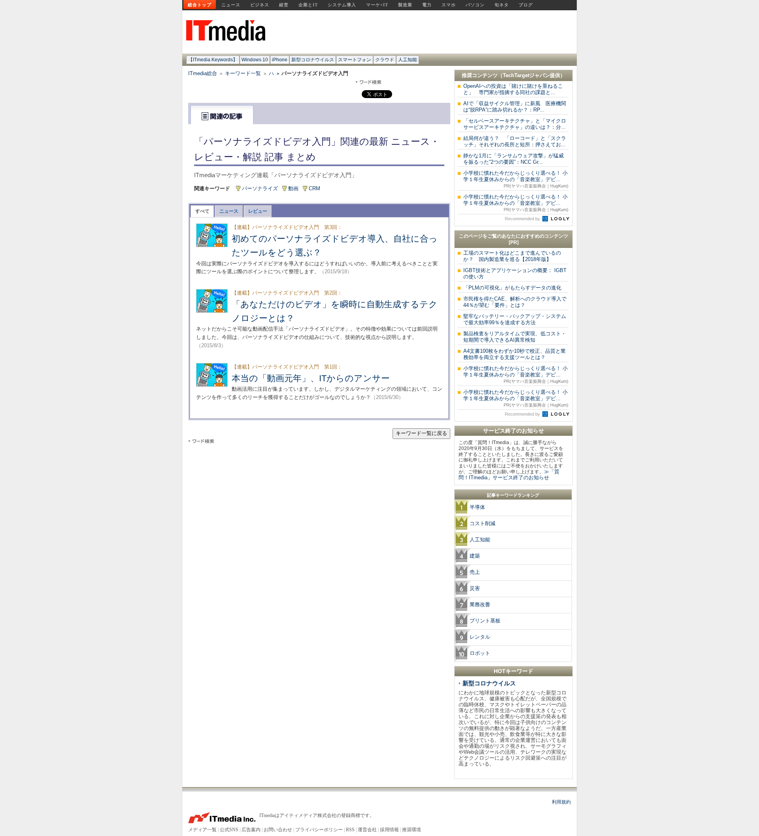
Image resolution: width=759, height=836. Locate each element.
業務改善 (480, 604)
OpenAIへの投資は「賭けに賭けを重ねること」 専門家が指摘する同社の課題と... (513, 89)
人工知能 (407, 59)
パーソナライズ (260, 188)
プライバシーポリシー (319, 829)
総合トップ (199, 4)
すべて (202, 211)
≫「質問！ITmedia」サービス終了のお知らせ (509, 474)
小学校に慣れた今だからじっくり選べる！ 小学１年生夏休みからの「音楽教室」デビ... (515, 179)
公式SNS (229, 829)
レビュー (257, 211)
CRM (314, 188)
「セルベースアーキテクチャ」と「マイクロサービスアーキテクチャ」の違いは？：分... (514, 124)
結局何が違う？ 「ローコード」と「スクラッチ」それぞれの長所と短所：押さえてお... (514, 141)
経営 (284, 4)
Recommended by (523, 218)
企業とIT (308, 4)
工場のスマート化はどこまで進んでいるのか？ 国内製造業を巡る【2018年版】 (512, 256)
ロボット (480, 653)
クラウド (384, 59)
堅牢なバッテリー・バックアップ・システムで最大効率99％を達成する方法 (514, 319)
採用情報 (389, 829)
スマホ (449, 4)
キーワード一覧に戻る (421, 433)
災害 (475, 588)
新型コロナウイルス (312, 59)
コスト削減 (482, 523)
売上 (475, 572)
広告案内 (251, 829)
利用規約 (561, 802)
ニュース (230, 4)
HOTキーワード (513, 671)
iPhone (279, 59)
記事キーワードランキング (513, 495)
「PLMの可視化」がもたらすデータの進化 (512, 288)
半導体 (477, 507)
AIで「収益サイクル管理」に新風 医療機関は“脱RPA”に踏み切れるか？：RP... (514, 106)
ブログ (526, 4)
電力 (427, 4)
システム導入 (342, 4)
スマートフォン (354, 59)
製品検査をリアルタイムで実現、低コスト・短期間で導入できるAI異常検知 (514, 337)
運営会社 (367, 829)
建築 (475, 556)
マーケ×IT (377, 4)
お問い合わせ (278, 829)
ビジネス (259, 4)
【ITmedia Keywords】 (213, 59)
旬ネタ (502, 4)
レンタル (480, 637)
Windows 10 (255, 59)
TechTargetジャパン (526, 75)
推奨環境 (411, 829)
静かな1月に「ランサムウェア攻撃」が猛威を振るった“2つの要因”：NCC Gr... (513, 159)
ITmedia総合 (202, 73)
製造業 (405, 4)
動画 (293, 188)
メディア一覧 (202, 829)
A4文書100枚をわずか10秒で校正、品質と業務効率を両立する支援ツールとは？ (514, 354)
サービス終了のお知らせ (513, 430)
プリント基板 (485, 621)
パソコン (475, 4)
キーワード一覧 (243, 73)
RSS (350, 829)
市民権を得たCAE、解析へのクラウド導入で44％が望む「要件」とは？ (514, 302)
